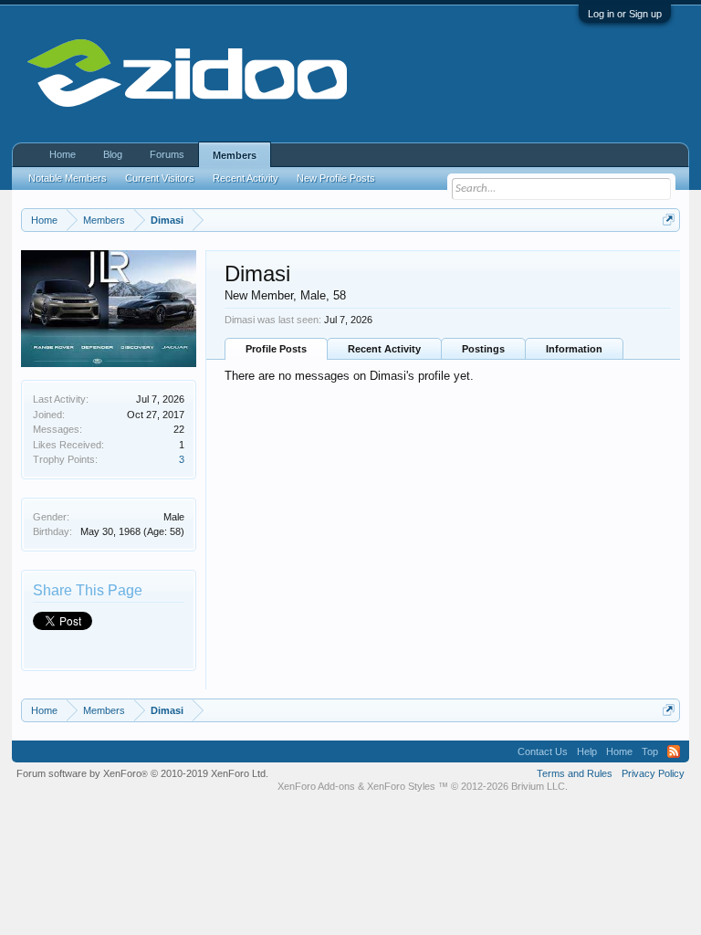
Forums (167, 154)
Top (650, 751)
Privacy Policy (653, 773)
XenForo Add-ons (316, 786)
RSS (673, 751)
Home (62, 154)
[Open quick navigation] (669, 220)
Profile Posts (276, 348)
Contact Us (543, 751)
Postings (483, 348)
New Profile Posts (336, 178)
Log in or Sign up (625, 13)
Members (234, 155)
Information (574, 348)
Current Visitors (159, 178)
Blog (112, 154)
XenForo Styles (401, 786)
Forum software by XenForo (142, 773)
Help (587, 751)
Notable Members (67, 178)
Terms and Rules (574, 773)
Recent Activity (384, 348)
